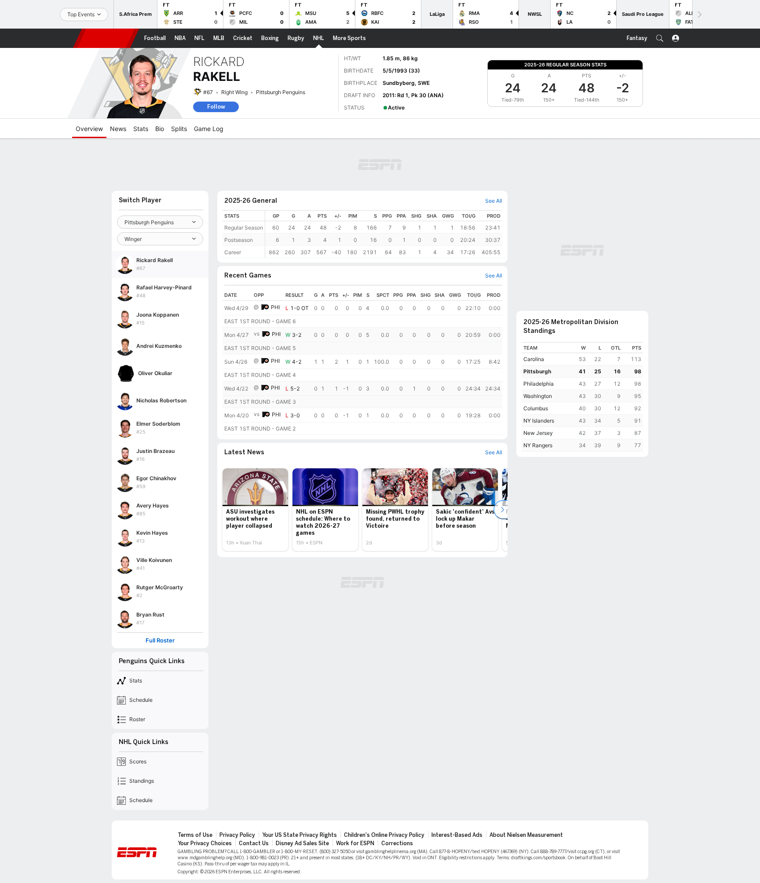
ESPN (106, 38)
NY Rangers (537, 445)
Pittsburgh (537, 371)
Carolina (533, 359)
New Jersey (538, 433)
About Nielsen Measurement (526, 835)
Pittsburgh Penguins (280, 92)
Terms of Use (195, 835)
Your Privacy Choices (205, 843)
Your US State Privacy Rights (299, 835)
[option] (255, 509)
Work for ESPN (355, 843)
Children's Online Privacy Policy (384, 835)
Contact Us (254, 843)
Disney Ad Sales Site (302, 843)
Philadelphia (538, 383)
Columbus (535, 408)
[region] (383, 234)
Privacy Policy (237, 835)
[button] (659, 38)
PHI (275, 307)
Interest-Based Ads (456, 835)
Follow (216, 106)
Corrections (397, 843)
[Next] (698, 14)
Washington (537, 396)
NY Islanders (538, 420)
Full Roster (160, 640)
